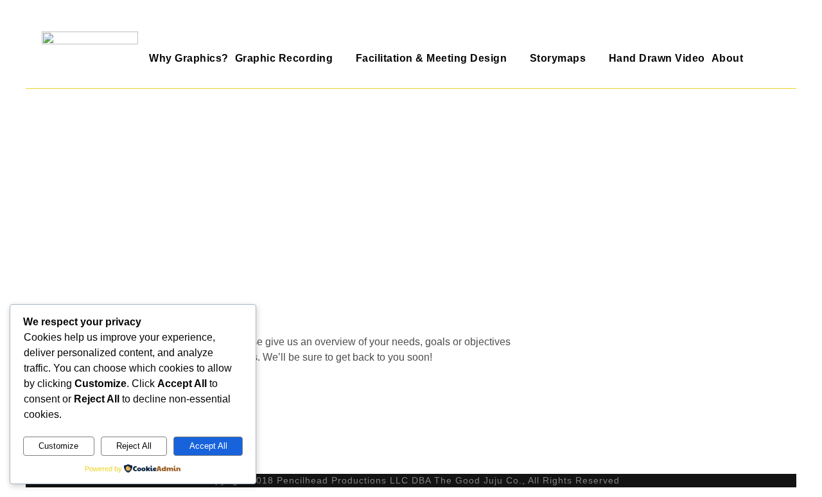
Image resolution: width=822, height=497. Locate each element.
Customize (58, 446)
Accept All (208, 446)
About (728, 58)
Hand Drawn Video (657, 58)
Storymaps (558, 58)
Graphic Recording (284, 58)
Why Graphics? (189, 58)
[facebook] (749, 22)
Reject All (134, 446)
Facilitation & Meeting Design (431, 58)
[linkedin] (775, 22)
